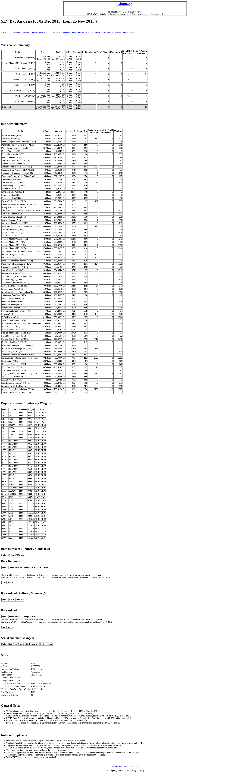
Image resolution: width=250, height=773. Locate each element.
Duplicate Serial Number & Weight (61, 32)
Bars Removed (83, 32)
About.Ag (125, 4)
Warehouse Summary (21, 32)
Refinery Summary (38, 32)
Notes (132, 32)
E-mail (140, 771)
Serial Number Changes (111, 32)
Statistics (125, 32)
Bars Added (95, 32)
